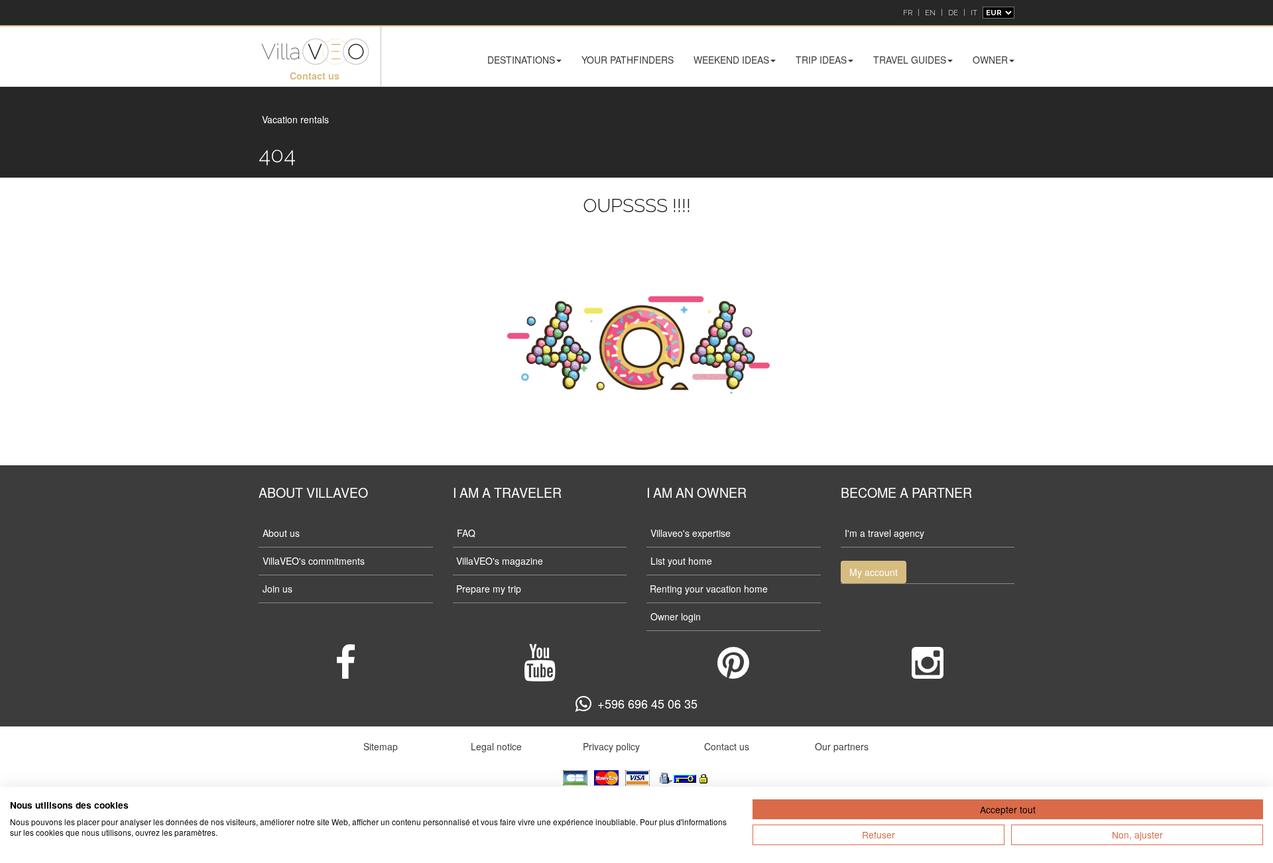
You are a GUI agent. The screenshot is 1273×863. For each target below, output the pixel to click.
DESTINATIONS (521, 59)
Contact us (314, 75)
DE (953, 12)
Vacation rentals (295, 119)
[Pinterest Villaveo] (733, 672)
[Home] (315, 52)
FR (907, 12)
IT (974, 12)
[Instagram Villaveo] (927, 672)
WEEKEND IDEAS (731, 59)
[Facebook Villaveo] (345, 672)
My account (873, 572)
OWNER (990, 59)
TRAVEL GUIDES (909, 59)
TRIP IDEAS (821, 59)
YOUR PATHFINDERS (627, 59)
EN (930, 12)
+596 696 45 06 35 (647, 703)
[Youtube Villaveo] (540, 672)
